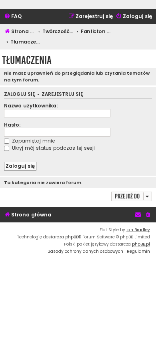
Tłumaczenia (27, 60)
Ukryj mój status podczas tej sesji (52, 148)
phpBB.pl (141, 244)
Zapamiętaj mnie (32, 140)
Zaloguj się (19, 94)
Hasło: (12, 124)
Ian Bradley (138, 230)
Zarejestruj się (62, 94)
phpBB (71, 237)
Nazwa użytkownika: (31, 105)
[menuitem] (13, 16)
